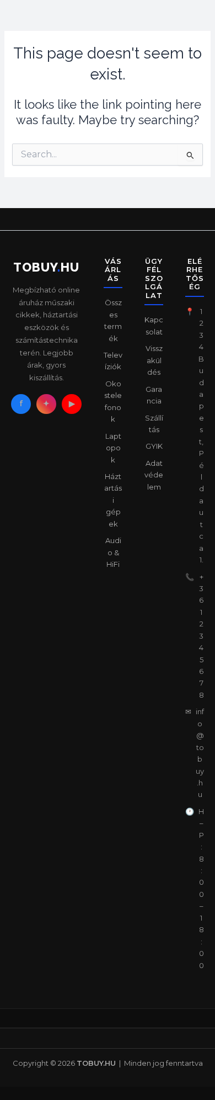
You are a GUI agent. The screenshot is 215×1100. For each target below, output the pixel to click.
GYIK (154, 446)
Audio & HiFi (113, 552)
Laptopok (113, 448)
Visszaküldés (154, 360)
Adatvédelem (153, 475)
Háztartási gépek (113, 500)
